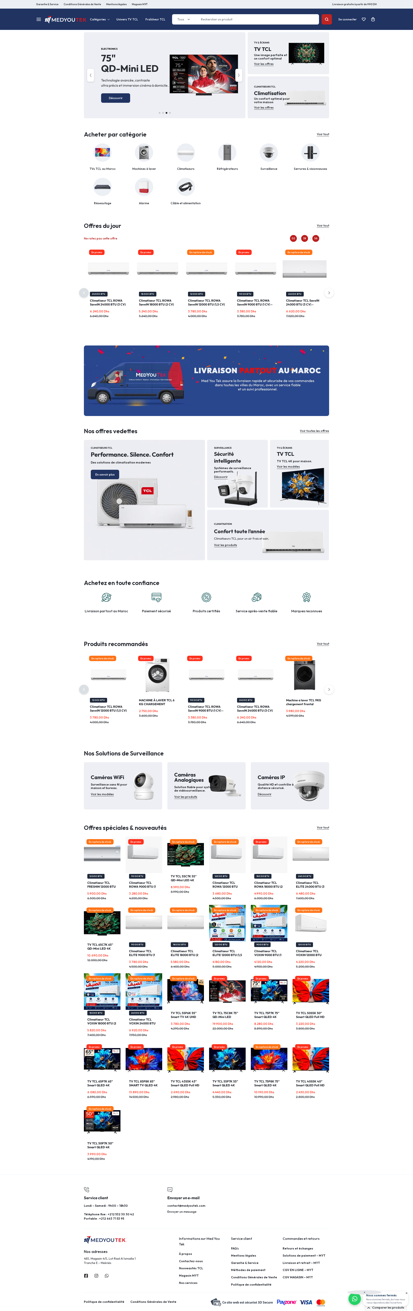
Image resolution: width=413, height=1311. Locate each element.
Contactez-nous (191, 1261)
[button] (90, 75)
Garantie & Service (47, 4)
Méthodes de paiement (248, 1270)
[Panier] (373, 19)
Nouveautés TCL (191, 1268)
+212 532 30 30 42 (121, 1214)
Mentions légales (116, 4)
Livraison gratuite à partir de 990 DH (354, 4)
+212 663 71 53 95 (111, 1218)
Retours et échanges (298, 1248)
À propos (185, 1254)
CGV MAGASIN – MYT (298, 1277)
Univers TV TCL (127, 19)
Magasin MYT (140, 4)
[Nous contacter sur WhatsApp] (354, 1299)
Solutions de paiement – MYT (304, 1255)
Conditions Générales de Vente (82, 4)
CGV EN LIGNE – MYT (298, 1270)
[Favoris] (364, 19)
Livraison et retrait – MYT (301, 1263)
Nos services (188, 1283)
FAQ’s (235, 1248)
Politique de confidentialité (251, 1284)
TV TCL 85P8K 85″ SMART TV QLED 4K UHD (143, 1085)
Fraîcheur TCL (155, 19)
